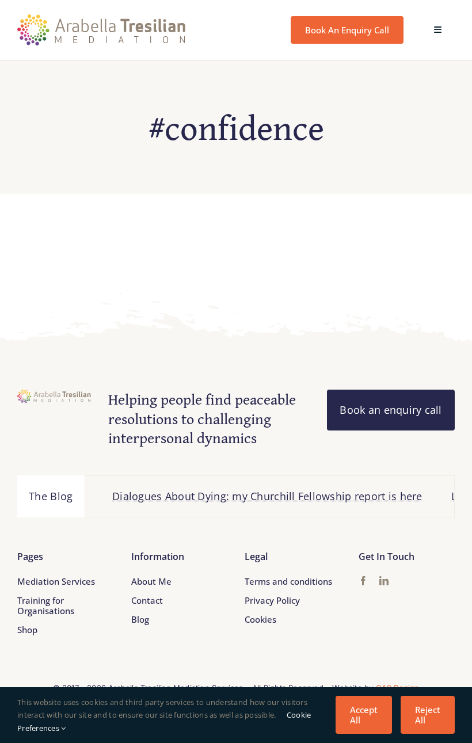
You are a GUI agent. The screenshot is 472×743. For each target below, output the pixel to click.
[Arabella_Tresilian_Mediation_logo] (101, 19)
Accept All (364, 715)
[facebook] (363, 580)
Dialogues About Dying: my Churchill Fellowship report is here (258, 496)
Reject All (427, 715)
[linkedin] (384, 580)
